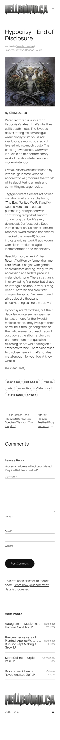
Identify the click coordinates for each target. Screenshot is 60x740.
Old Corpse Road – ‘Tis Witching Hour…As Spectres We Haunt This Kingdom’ (19, 420)
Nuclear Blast (25, 388)
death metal (13, 381)
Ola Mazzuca (43, 388)
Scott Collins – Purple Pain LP (20, 659)
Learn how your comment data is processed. (27, 587)
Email (8, 531)
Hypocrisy (48, 381)
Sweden (31, 394)
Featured (9, 49)
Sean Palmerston (25, 46)
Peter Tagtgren (15, 394)
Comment (11, 476)
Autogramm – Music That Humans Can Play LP (22, 625)
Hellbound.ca (31, 381)
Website (9, 545)
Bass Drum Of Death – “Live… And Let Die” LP (20, 672)
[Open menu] (53, 9)
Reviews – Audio (33, 49)
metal (10, 388)
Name (8, 516)
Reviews (20, 49)
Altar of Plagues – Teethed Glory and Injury (46, 420)
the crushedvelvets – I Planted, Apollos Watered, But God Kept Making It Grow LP (23, 642)
